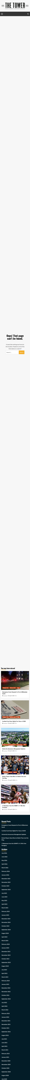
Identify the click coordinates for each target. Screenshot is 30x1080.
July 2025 (4, 893)
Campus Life (5, 688)
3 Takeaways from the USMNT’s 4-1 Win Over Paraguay (13, 806)
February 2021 (6, 1053)
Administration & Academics (9, 744)
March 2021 (5, 1050)
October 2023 (5, 958)
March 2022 (5, 1010)
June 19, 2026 (12, 809)
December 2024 (6, 918)
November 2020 (6, 1064)
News (18, 688)
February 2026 (6, 871)
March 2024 (5, 940)
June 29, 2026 (12, 780)
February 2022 (6, 1013)
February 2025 (6, 911)
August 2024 (5, 933)
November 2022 (6, 991)
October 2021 (5, 1028)
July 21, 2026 (11, 751)
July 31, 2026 (11, 695)
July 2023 (4, 969)
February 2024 (6, 944)
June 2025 (4, 897)
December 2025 (6, 878)
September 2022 (6, 999)
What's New (15, 801)
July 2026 (4, 853)
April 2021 (4, 1046)
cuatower (5, 696)
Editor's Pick (13, 688)
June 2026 (4, 856)
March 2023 (5, 977)
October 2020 (5, 1068)
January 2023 (5, 984)
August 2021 (5, 1035)
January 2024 (5, 948)
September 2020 (6, 1071)
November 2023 (6, 955)
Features (10, 772)
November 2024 (6, 922)
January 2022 (5, 1017)
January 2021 (5, 1057)
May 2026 (4, 860)
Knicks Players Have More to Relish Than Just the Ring (14, 777)
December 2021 (6, 1020)
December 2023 (6, 951)
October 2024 (5, 926)
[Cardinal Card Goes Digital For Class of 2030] (15, 709)
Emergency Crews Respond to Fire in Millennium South (14, 693)
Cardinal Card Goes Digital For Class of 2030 (14, 721)
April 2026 (4, 864)
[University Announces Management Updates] (15, 737)
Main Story (19, 744)
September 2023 (6, 962)
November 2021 (6, 1024)
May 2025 (4, 900)
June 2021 (4, 1042)
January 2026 (5, 875)
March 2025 (5, 907)
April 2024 (4, 937)
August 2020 (5, 1075)
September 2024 (6, 929)
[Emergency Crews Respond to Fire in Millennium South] (15, 680)
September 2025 (6, 889)
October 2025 (5, 886)
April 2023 (4, 973)
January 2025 (5, 915)
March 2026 (5, 867)
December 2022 (6, 988)
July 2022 (4, 1002)
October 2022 (5, 995)
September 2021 (6, 1031)
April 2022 (4, 1006)
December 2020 (6, 1061)
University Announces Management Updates (13, 749)
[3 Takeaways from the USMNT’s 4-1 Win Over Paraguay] (15, 794)
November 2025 (6, 882)
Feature (4, 772)
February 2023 (6, 980)
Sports (15, 772)
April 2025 (4, 904)
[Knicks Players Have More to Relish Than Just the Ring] (15, 764)
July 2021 (4, 1039)
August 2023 (5, 966)
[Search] (28, 13)
